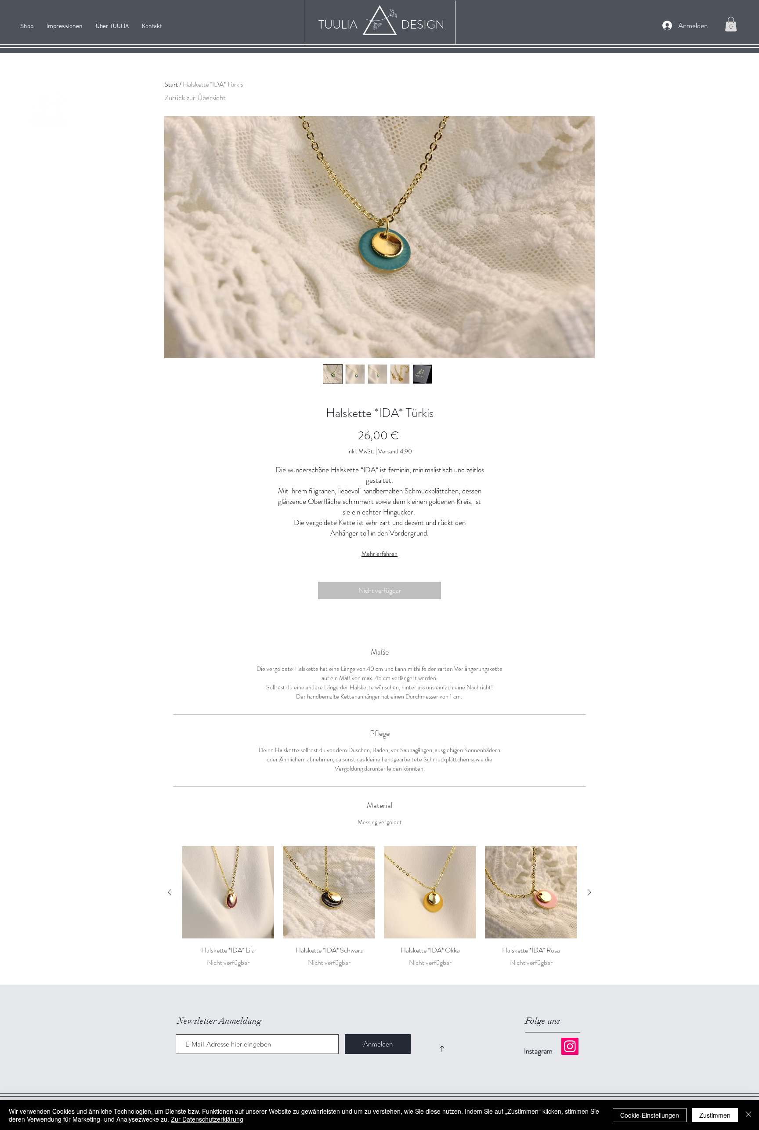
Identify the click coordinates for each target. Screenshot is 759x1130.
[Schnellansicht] (228, 892)
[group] (379, 912)
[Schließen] (748, 1115)
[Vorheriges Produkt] (169, 892)
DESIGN (423, 24)
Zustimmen (714, 1115)
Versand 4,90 (395, 451)
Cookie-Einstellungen (649, 1115)
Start (171, 84)
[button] (731, 24)
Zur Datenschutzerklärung (207, 1119)
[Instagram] (569, 1046)
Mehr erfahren (379, 553)
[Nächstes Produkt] (589, 892)
